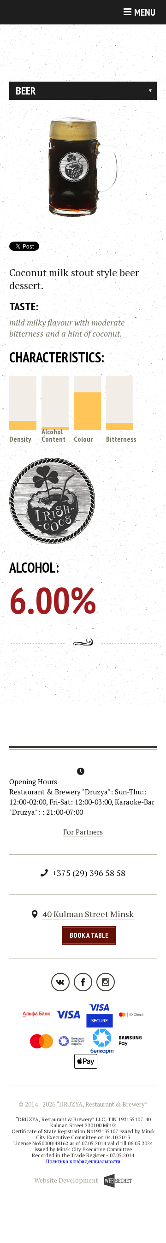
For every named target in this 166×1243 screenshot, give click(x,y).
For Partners (83, 832)
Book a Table (89, 935)
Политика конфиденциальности (83, 1161)
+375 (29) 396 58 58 (89, 872)
